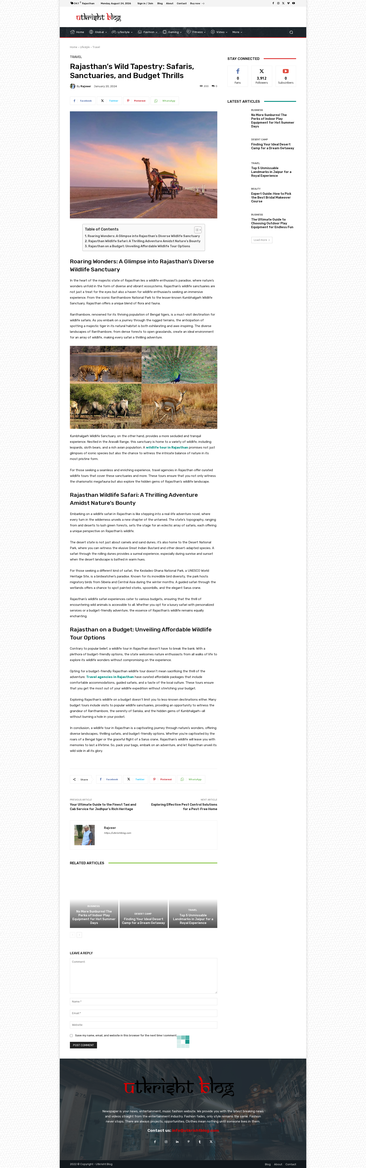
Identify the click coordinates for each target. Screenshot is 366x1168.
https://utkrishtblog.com (117, 833)
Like (238, 68)
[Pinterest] (188, 1142)
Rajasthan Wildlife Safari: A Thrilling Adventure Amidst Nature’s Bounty (144, 241)
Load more (260, 240)
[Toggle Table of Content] (196, 229)
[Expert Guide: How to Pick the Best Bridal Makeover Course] (237, 195)
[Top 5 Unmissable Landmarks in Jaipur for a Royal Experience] (193, 899)
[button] (291, 32)
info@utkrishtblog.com (195, 1130)
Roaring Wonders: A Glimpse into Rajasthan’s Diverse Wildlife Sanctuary (144, 236)
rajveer (85, 86)
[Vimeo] (288, 3)
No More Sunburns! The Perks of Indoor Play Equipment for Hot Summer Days (94, 917)
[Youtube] (293, 3)
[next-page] (79, 935)
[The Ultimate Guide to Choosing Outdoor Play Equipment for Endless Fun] (237, 221)
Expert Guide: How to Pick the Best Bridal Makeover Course (271, 197)
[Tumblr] (200, 1142)
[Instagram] (278, 3)
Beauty (256, 189)
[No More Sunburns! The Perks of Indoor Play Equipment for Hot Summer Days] (94, 899)
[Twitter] (283, 3)
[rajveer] (73, 86)
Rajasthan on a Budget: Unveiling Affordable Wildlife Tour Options (139, 246)
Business (93, 906)
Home (73, 47)
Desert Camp (143, 914)
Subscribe (286, 68)
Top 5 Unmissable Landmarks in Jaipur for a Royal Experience (193, 919)
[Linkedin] (177, 1142)
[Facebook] (273, 3)
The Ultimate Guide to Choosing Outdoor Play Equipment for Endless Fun (272, 223)
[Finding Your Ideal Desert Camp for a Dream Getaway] (143, 899)
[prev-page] (72, 935)
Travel (96, 47)
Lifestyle (85, 47)
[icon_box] (197, 4)
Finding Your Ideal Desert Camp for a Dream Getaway (143, 921)
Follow (262, 68)
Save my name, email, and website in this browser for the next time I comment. (126, 1035)
